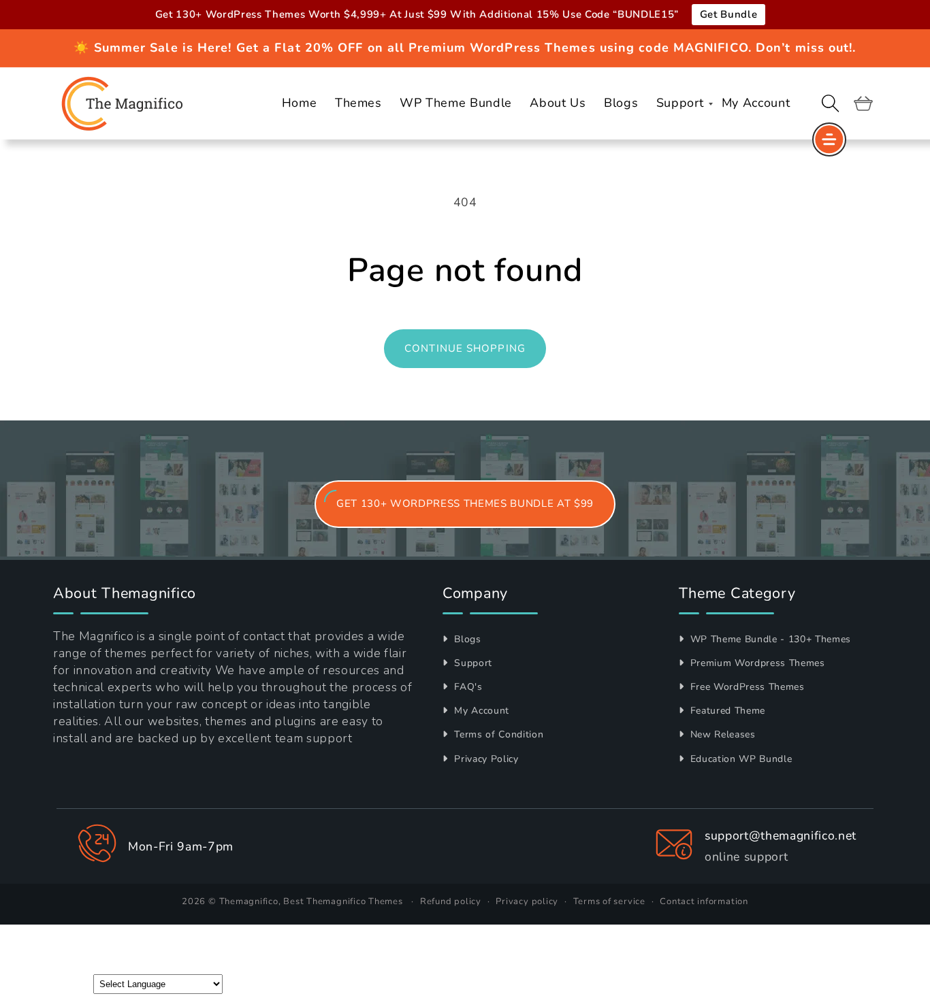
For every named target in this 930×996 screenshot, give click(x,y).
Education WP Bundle (739, 758)
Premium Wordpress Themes (756, 663)
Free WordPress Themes (746, 686)
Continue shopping (465, 348)
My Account (480, 710)
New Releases (721, 734)
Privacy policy (527, 901)
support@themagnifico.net (780, 835)
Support (471, 663)
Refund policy (450, 901)
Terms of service (609, 901)
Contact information (704, 901)
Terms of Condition (497, 734)
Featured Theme (726, 710)
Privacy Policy (485, 758)
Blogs (466, 639)
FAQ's (467, 686)
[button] (830, 103)
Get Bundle (729, 14)
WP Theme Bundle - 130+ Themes (769, 639)
